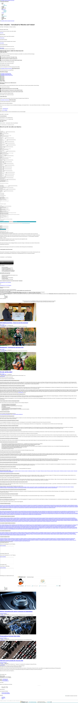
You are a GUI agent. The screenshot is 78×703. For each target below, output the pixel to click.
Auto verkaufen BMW (9, 511)
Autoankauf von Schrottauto (31, 539)
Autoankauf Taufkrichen (67, 520)
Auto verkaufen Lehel (6, 526)
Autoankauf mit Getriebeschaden (70, 538)
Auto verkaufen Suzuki (70, 513)
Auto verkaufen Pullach (47, 527)
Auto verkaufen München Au (19, 524)
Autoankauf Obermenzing (59, 519)
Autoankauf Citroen (30, 505)
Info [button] (2, 3)
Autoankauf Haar (35, 518)
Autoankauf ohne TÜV (53, 538)
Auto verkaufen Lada (30, 514)
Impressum (5, 5)
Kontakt (3, 6)
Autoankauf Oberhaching (51, 519)
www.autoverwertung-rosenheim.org (17, 414)
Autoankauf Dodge (5, 506)
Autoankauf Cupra (16, 507)
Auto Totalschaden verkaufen (42, 532)
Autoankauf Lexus (45, 506)
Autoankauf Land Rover (39, 506)
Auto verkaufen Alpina (23, 514)
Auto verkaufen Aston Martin (9, 514)
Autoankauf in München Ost (11, 538)
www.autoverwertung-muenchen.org (5, 414)
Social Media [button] (4, 9)
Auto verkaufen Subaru (36, 513)
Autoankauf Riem (20, 520)
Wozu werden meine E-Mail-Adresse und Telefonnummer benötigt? (9, 438)
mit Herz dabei (4, 18)
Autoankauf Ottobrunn (74, 519)
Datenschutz (3, 697)
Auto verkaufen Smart (30, 513)
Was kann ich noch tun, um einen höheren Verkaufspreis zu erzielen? (9, 420)
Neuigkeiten (5, 613)
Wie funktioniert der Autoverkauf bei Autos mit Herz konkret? (8, 457)
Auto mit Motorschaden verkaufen (59, 532)
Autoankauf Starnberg (60, 520)
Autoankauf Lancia (32, 506)
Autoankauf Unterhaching (17, 521)
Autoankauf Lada (45, 507)
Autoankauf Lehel (62, 518)
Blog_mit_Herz (2, 324)
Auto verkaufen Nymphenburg (57, 526)
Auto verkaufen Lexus (5, 513)
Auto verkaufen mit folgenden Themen (5, 530)
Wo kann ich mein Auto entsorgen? (4, 411)
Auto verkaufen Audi (3, 511)
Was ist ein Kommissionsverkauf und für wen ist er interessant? (8, 462)
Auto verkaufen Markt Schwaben (24, 526)
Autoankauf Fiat (35, 505)
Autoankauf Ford (13, 505)
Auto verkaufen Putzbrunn (54, 527)
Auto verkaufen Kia (61, 512)
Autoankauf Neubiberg (15, 519)
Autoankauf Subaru (71, 506)
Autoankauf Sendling (49, 520)
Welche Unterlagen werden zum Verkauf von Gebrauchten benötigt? (9, 425)
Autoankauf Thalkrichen (74, 520)
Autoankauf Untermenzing (67, 519)
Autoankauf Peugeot (41, 505)
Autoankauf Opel (24, 505)
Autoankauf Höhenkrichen (49, 518)
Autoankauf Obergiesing (44, 519)
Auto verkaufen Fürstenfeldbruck (4, 525)
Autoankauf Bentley (35, 507)
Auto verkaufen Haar (51, 525)
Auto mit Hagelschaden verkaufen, (12, 487)
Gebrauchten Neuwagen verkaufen (21, 534)
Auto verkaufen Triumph (49, 513)
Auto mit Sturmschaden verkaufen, (32, 487)
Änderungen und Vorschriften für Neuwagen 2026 (11, 660)
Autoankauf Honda (11, 506)
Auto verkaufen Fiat (42, 511)
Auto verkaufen (29, 512)
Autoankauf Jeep (22, 506)
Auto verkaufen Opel (29, 511)
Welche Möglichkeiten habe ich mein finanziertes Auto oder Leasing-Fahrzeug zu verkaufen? (12, 385)
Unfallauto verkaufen (21, 532)
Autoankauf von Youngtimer (57, 539)
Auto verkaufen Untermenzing (25, 527)
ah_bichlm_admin (3, 325)
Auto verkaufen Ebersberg (52, 524)
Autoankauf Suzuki (21, 507)
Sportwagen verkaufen (56, 533)
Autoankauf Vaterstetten (24, 521)
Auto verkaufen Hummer (49, 512)
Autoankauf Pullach (8, 520)
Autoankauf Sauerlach (26, 520)
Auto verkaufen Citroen (36, 511)
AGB (2, 698)
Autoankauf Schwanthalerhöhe (41, 520)
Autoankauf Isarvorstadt (56, 518)
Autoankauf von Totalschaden (45, 538)
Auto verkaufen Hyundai (69, 511)
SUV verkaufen (69, 533)
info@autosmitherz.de (71, 700)
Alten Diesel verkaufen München (8, 471)
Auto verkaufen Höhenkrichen (67, 525)
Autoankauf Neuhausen (22, 519)
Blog (2, 8)
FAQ (4, 4)
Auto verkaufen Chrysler (16, 512)
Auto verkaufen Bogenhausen (37, 524)
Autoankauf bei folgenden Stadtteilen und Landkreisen (7, 516)
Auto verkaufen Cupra (63, 513)
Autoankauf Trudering (3, 521)
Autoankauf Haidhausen (41, 518)
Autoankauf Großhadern (23, 518)
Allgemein (1, 613)
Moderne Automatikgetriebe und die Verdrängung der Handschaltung (16, 611)
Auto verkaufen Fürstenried (13, 525)
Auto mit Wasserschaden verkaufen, (42, 487)
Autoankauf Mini (50, 506)
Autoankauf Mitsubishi (70, 505)
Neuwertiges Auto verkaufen (36, 533)
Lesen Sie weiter (2, 327)
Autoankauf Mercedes (19, 505)
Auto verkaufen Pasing (40, 527)
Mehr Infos (57, 585)
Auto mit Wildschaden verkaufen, (22, 487)
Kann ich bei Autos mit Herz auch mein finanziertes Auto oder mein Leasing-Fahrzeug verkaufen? (13, 489)
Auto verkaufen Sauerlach (68, 527)
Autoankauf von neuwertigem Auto (40, 539)
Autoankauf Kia (27, 506)
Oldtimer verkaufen (43, 533)
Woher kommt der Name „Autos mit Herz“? (6, 497)
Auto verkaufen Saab (18, 513)
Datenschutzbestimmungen (26, 223)
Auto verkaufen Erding (59, 524)
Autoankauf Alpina (40, 507)
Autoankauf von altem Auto (23, 539)
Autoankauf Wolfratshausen (47, 521)
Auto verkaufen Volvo (57, 513)
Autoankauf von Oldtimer (49, 539)
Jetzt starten (1, 32)
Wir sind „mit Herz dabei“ (6, 371)
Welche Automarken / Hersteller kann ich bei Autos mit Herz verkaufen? (9, 473)
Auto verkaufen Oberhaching (8, 527)
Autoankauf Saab (55, 506)
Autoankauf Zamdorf (54, 521)
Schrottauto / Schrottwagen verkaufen (27, 533)
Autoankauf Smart (65, 506)
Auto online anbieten (3, 673)
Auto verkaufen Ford (16, 511)
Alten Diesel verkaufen (6, 534)
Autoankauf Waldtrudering (32, 521)
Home (3, 14)
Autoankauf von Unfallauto (19, 538)
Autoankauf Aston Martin (28, 507)
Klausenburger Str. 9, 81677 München (5, 282)
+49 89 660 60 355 (5, 108)
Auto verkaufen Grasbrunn (28, 525)
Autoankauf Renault (47, 505)
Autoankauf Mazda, (64, 505)
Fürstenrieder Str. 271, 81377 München (5, 285)
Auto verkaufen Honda (42, 512)
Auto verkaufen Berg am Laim (28, 524)
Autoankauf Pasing (2, 520)
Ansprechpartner (20, 392)
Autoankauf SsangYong (51, 507)
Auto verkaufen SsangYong (37, 514)
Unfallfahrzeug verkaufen (34, 532)
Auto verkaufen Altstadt (3, 524)
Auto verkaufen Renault (55, 511)
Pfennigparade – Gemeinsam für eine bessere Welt (11, 347)
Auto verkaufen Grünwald (44, 525)
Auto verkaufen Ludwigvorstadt (14, 526)
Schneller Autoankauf (15, 539)
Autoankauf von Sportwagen (65, 539)
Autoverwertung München (5, 692)
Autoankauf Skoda (52, 505)
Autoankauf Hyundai (58, 505)
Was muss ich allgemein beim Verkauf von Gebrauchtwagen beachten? (9, 380)
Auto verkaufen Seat (24, 513)
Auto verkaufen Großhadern (36, 525)
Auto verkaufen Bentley (16, 514)
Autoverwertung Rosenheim (6, 693)
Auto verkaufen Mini (11, 513)
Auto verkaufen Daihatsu (35, 512)
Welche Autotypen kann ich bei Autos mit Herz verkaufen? (8, 466)
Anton (2, 614)
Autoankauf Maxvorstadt (8, 519)
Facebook (5, 10)
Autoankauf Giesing (10, 518)
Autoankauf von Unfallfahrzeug (36, 538)
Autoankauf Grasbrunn (16, 518)
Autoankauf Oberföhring (37, 519)
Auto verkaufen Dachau (44, 524)
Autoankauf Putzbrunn (14, 520)
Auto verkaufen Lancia (68, 512)
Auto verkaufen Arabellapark (11, 524)
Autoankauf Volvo (10, 507)
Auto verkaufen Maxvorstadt (33, 526)
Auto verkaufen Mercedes (22, 511)
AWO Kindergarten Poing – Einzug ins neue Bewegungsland (14, 322)
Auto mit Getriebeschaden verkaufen (70, 532)
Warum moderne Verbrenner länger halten (10, 636)
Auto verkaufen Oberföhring (66, 526)
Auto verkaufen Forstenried (67, 524)
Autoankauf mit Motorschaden (61, 538)
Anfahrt (3, 7)
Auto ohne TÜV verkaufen (51, 532)
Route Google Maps (3, 545)
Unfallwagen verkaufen (27, 532)
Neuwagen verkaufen (13, 534)
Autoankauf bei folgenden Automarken (5, 503)
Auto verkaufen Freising (74, 524)
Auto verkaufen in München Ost (12, 532)
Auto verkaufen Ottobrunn (33, 527)
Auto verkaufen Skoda (62, 511)
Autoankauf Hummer (17, 506)
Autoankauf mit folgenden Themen (4, 536)
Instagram (5, 11)
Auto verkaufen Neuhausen (49, 526)
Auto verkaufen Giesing (21, 525)
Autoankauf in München (3, 538)
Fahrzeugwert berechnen (16, 68)
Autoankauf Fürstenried (3, 518)
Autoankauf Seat (60, 506)
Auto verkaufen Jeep (56, 512)
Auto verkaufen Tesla (43, 513)
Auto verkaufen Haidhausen (58, 525)
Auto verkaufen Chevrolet (9, 512)
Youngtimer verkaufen (50, 533)
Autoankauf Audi (2, 505)
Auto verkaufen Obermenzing (16, 527)
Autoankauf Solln (54, 520)
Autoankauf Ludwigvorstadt (70, 518)
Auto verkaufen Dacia (23, 512)
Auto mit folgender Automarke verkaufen (5, 509)
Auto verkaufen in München (4, 532)
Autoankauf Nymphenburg (30, 519)
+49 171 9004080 (4, 110)
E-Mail (3, 12)
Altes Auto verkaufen (18, 533)
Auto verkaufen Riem (62, 527)
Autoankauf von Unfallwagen (27, 538)
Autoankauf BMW (7, 505)
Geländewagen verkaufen (63, 533)
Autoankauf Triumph (5, 507)
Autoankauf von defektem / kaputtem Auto (6, 539)
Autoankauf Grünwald (30, 518)
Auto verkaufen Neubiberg (41, 526)
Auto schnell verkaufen (12, 533)
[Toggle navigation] (4, 1)
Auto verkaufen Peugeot (48, 511)
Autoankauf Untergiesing (10, 521)
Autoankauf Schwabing (33, 520)
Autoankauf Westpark (39, 521)
